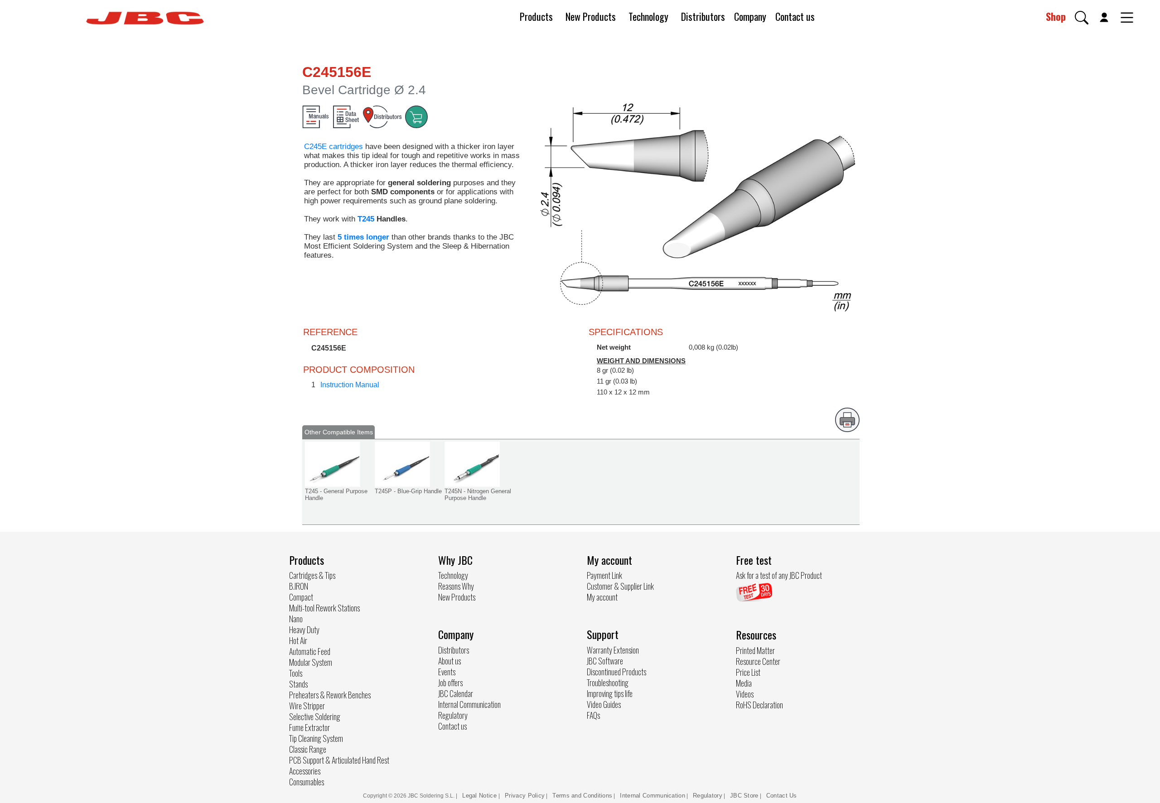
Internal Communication (469, 704)
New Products (591, 16)
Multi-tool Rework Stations (324, 608)
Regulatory (453, 715)
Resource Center (758, 661)
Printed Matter (755, 650)
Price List (748, 672)
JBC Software (605, 661)
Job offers (450, 682)
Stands (298, 684)
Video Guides (604, 704)
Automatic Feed (309, 651)
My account (602, 597)
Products (536, 16)
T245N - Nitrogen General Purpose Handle (478, 494)
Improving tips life (610, 693)
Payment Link (604, 575)
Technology (648, 16)
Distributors (703, 16)
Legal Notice (480, 795)
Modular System (310, 662)
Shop (1056, 16)
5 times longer (363, 237)
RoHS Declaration (759, 705)
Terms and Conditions (582, 795)
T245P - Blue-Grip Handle (408, 491)
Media (744, 683)
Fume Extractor (309, 727)
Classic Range (307, 749)
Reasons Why (456, 586)
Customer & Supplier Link (620, 586)
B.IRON (298, 586)
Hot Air (298, 640)
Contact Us (781, 795)
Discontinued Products (616, 672)
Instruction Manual (349, 385)
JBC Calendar (455, 693)
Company (750, 16)
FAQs (593, 715)
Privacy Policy (525, 795)
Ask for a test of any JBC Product (779, 575)
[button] (1081, 17)
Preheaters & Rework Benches (330, 695)
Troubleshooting (607, 682)
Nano (296, 619)
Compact (301, 597)
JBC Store (744, 795)
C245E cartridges (333, 146)
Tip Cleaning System (316, 738)
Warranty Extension (613, 650)
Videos (745, 694)
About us (449, 661)
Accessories (304, 771)
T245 (367, 219)
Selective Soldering (314, 716)
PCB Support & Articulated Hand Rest (339, 760)
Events (446, 672)
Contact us (795, 16)
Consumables (306, 782)
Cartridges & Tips (312, 575)
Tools (295, 673)
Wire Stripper (307, 706)
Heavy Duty (304, 629)
